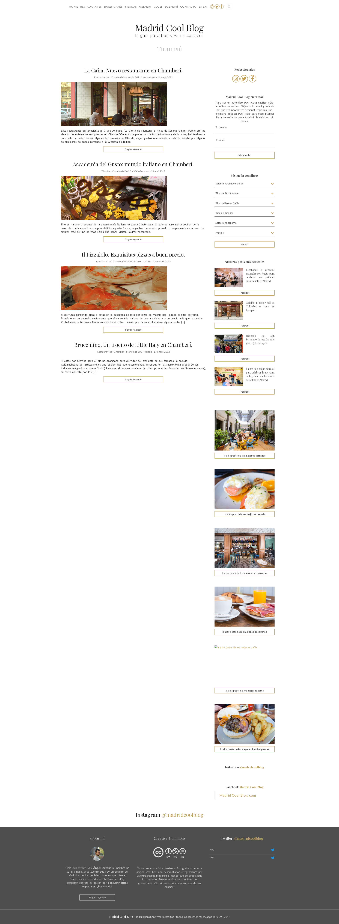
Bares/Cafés (113, 6)
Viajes (157, 6)
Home (73, 6)
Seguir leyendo (97, 897)
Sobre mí (171, 6)
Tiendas (130, 6)
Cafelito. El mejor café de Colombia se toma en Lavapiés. (260, 306)
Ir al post (244, 292)
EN (205, 6)
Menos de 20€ (131, 77)
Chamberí (116, 77)
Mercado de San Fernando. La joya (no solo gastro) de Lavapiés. (260, 339)
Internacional (148, 77)
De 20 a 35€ (131, 171)
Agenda (145, 6)
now (212, 849)
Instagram (244, 767)
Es (200, 6)
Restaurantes (91, 6)
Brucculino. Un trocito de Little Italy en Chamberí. (133, 344)
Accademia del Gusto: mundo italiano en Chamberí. (133, 164)
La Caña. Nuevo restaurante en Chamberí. (133, 70)
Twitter (242, 838)
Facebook (244, 787)
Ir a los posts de (245, 455)
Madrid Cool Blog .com (237, 795)
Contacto (188, 6)
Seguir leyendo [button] (133, 149)
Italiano (147, 261)
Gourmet (144, 171)
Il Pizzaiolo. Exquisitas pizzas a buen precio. (133, 254)
